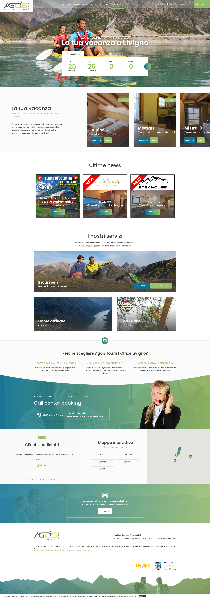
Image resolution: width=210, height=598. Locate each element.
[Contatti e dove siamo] (107, 325)
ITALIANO (172, 4)
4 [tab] (108, 83)
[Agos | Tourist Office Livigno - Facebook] (158, 2)
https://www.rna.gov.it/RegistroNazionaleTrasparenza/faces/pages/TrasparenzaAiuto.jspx (61, 550)
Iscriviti (105, 511)
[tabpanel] (58, 196)
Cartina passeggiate (161, 286)
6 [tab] (43, 479)
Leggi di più (57, 212)
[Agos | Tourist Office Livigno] (17, 10)
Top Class (128, 455)
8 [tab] (49, 479)
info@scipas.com (169, 539)
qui (71, 596)
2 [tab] (102, 83)
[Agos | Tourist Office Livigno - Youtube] (162, 2)
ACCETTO (142, 596)
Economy (102, 469)
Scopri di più (96, 140)
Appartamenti (68, 4)
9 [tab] (51, 479)
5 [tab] (110, 83)
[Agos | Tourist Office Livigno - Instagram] (155, 2)
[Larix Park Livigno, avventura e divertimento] (171, 325)
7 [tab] (46, 479)
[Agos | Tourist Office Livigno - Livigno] (46, 539)
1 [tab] (99, 83)
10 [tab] (54, 479)
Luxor (102, 455)
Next (207, 120)
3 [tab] (105, 83)
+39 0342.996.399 (124, 539)
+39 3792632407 (150, 539)
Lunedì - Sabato (85, 414)
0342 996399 (186, 5)
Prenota (108, 140)
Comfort (127, 462)
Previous (91, 120)
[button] (178, 453)
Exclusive (103, 462)
